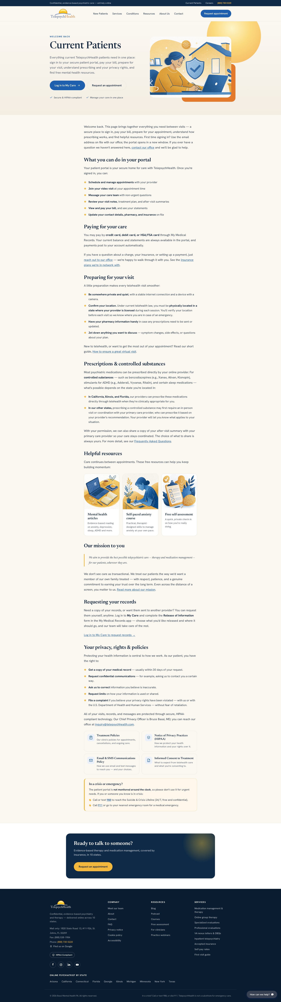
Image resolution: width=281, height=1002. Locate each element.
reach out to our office (98, 260)
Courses (155, 919)
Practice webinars (160, 935)
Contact (178, 13)
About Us (164, 13)
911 (100, 805)
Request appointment (216, 13)
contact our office (143, 147)
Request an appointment (107, 85)
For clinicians (158, 929)
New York (160, 981)
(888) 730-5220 (224, 3)
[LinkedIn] (69, 965)
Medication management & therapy (208, 910)
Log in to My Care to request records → (109, 635)
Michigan (131, 981)
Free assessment (160, 924)
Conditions (132, 13)
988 (109, 800)
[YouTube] (77, 965)
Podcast (155, 913)
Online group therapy (205, 917)
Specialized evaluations (207, 922)
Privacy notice (115, 929)
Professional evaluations (207, 927)
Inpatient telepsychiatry (207, 938)
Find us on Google (62, 946)
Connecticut (82, 981)
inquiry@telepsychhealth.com (114, 724)
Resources (149, 13)
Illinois (119, 981)
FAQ (110, 924)
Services (117, 13)
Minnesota (145, 981)
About (111, 913)
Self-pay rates (202, 949)
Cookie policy (115, 935)
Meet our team (115, 908)
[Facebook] (53, 965)
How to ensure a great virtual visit (114, 351)
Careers (209, 3)
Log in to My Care (65, 85)
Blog (153, 908)
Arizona (54, 981)
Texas (172, 981)
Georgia (108, 981)
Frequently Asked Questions (152, 441)
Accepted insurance (205, 943)
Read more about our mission (136, 589)
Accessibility (114, 940)
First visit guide (202, 954)
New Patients (100, 13)
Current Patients (193, 3)
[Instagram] (61, 965)
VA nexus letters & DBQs (207, 933)
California (67, 981)
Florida (96, 981)
